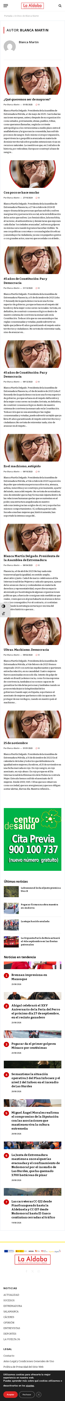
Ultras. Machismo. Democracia (26, 650)
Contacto (8, 1355)
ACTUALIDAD (11, 1294)
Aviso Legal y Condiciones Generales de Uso (28, 1361)
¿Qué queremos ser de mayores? (27, 99)
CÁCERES (8, 1317)
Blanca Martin (29, 42)
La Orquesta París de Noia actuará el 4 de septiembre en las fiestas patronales (40, 941)
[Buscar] (60, 6)
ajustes (30, 1385)
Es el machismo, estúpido (22, 466)
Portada (8, 15)
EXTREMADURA (12, 1306)
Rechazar (27, 1394)
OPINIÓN (8, 1322)
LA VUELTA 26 (11, 1339)
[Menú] (5, 6)
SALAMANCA (11, 1311)
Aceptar (10, 1394)
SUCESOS (9, 1300)
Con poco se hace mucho (21, 192)
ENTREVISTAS (11, 1328)
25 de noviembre (16, 743)
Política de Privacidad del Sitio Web (23, 1366)
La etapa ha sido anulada (35, 921)
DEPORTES (9, 1333)
